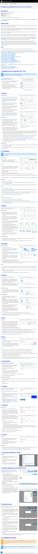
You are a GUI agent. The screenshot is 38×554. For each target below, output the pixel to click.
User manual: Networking (6, 431)
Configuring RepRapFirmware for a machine (8, 66)
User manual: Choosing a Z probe (8, 272)
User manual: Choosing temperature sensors (9, 194)
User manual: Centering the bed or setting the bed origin (24, 137)
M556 (4, 383)
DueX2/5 (10, 160)
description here (4, 103)
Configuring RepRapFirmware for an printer (8, 55)
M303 (4, 292)
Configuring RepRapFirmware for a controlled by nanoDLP (11, 56)
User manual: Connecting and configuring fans (9, 184)
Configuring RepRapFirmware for (7, 68)
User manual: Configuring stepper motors (31, 177)
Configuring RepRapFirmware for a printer (8, 53)
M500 (8, 111)
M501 (36, 43)
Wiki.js (33, 553)
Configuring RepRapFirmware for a (8, 57)
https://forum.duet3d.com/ (5, 20)
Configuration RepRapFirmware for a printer (11, 61)
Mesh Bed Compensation (6, 375)
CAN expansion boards (13, 161)
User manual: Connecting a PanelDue (20, 448)
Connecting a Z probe (17, 272)
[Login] (36, 1)
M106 (26, 332)
